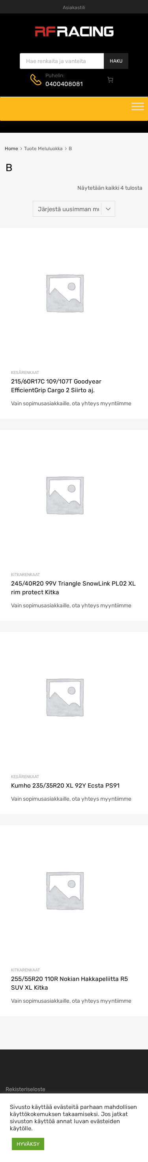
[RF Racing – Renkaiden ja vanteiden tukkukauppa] (74, 35)
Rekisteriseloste (25, 1089)
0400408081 (63, 84)
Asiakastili (74, 7)
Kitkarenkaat (25, 574)
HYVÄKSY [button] (28, 1144)
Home (11, 148)
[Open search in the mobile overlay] (74, 61)
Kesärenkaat (25, 372)
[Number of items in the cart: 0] (110, 80)
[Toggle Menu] (137, 109)
